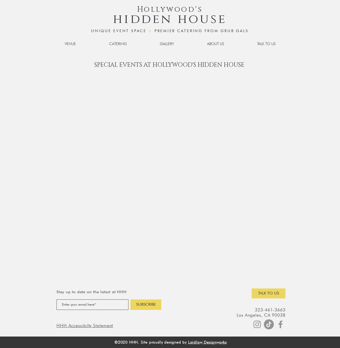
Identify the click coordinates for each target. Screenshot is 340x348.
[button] (70, 44)
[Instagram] (257, 324)
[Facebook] (280, 324)
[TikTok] (269, 324)
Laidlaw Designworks (207, 342)
